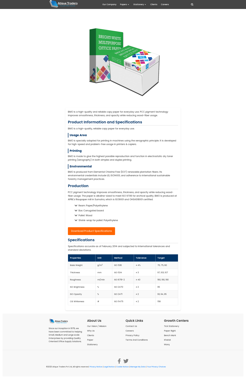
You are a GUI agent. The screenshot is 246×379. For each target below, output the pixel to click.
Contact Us (131, 326)
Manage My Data (137, 366)
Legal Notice (109, 366)
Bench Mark (170, 335)
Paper (90, 339)
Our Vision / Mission (96, 326)
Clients (153, 4)
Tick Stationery (171, 326)
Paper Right (170, 330)
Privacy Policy (132, 335)
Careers (165, 4)
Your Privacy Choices (156, 366)
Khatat (167, 339)
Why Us (91, 330)
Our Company (109, 4)
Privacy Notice (96, 366)
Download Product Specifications (91, 231)
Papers (123, 4)
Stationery (138, 4)
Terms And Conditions (137, 339)
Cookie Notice (122, 366)
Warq (167, 344)
